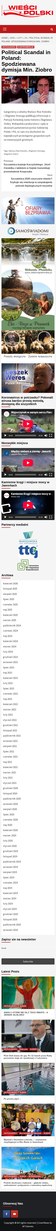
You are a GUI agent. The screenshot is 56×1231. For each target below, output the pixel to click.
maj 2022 (7, 699)
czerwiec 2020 (10, 819)
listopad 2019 (10, 856)
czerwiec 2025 (10, 604)
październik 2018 (12, 924)
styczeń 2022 (10, 720)
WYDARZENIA (35, 1176)
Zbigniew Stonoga (36, 150)
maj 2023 (7, 672)
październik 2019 (12, 861)
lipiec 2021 (8, 751)
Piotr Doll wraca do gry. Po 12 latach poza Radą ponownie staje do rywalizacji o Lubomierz (28, 1056)
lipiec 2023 (8, 667)
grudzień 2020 (10, 788)
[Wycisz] (45, 435)
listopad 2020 (10, 793)
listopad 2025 (10, 588)
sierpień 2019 (10, 872)
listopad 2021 (10, 730)
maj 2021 (7, 762)
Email (3, 948)
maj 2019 (7, 888)
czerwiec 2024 (10, 630)
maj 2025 (7, 609)
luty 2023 (8, 683)
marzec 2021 (9, 772)
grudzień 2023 (10, 657)
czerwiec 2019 (10, 882)
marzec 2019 (9, 898)
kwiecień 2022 (10, 704)
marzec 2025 (9, 620)
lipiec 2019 (8, 877)
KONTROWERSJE (25, 47)
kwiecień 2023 (10, 678)
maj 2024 (7, 636)
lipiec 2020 (8, 814)
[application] (28, 424)
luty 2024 (8, 651)
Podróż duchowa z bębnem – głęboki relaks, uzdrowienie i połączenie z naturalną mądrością (28, 1184)
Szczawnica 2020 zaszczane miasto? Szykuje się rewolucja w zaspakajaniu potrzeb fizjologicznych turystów (31, 180)
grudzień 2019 (10, 851)
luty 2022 (8, 714)
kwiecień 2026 (10, 583)
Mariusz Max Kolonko (18, 150)
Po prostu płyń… (12, 1099)
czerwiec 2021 (10, 756)
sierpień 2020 (10, 809)
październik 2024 (12, 625)
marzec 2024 (9, 646)
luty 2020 (8, 840)
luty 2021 (8, 777)
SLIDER (23, 1006)
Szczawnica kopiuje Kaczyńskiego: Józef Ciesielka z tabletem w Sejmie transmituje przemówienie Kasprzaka (27, 166)
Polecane (23, 1049)
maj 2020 (7, 825)
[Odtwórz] (5, 435)
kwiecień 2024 (10, 641)
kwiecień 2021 (10, 767)
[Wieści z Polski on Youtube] (14, 1214)
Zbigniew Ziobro (11, 154)
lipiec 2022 (8, 688)
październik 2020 (12, 798)
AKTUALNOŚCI (9, 47)
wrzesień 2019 (10, 867)
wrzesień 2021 (10, 741)
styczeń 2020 (10, 846)
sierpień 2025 (10, 594)
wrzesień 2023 (10, 662)
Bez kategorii (25, 1133)
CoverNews (43, 1222)
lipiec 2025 (8, 599)
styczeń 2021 (10, 783)
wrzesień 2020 (10, 804)
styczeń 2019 (10, 909)
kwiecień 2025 (10, 615)
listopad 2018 (10, 919)
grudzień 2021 (10, 725)
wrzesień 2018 (10, 930)
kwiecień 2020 (10, 830)
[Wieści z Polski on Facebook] (6, 1214)
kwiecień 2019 (10, 893)
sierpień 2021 (10, 746)
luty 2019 (8, 903)
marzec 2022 (9, 709)
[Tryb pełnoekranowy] (50, 435)
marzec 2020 (9, 835)
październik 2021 (12, 735)
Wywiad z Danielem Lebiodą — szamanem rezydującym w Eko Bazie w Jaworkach (25, 1140)
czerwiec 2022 (10, 693)
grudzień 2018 (10, 914)
